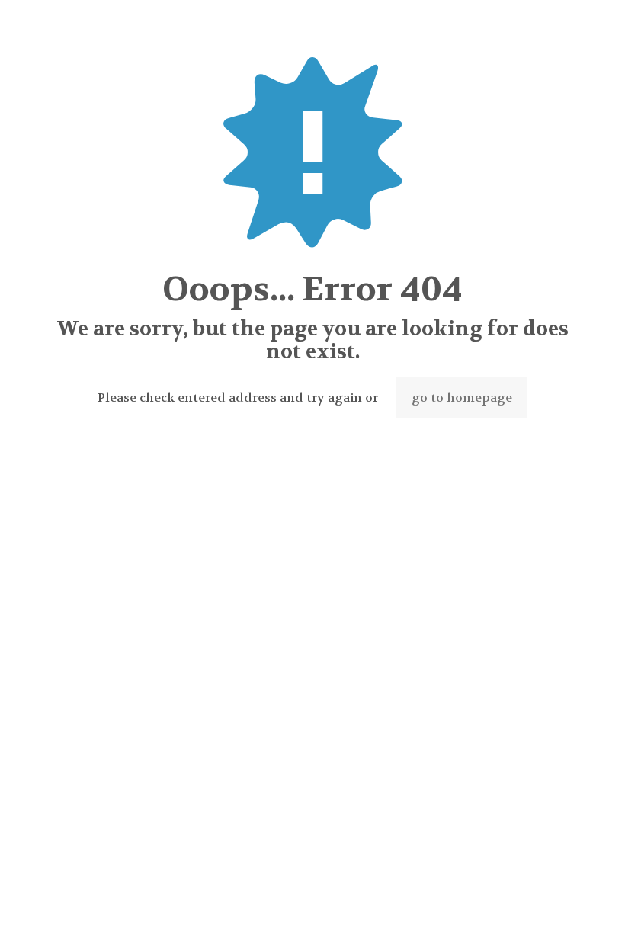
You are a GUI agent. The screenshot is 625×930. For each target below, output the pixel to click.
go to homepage (462, 398)
